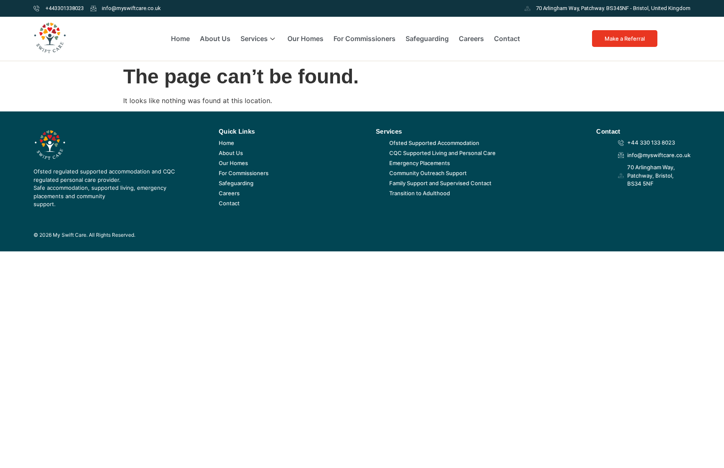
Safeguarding (427, 38)
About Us (215, 38)
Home (180, 38)
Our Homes (305, 38)
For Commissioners (365, 38)
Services (254, 38)
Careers (471, 38)
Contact (507, 38)
